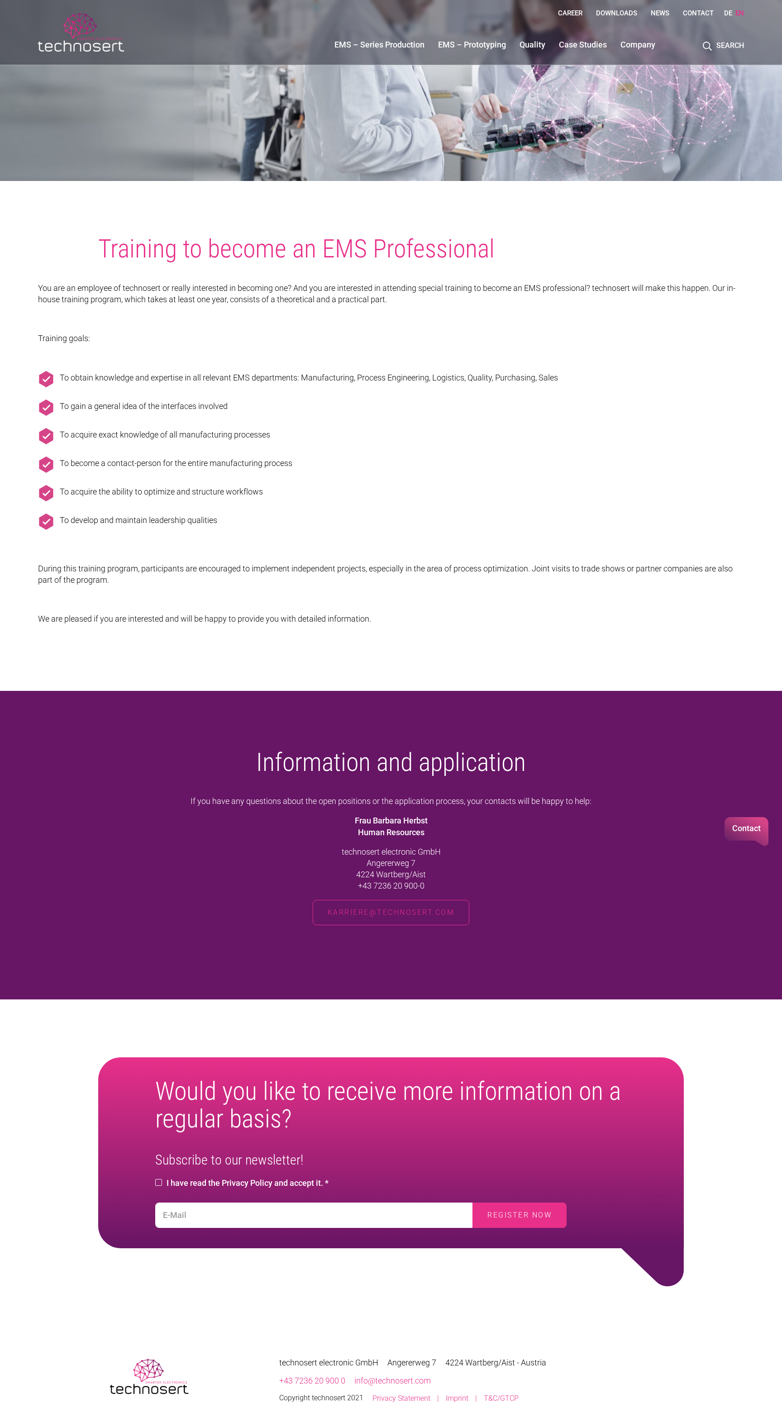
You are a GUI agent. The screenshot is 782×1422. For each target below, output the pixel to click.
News (660, 13)
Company (637, 44)
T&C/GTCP (501, 1398)
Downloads (616, 13)
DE (728, 13)
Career (570, 13)
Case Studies (583, 44)
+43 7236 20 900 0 (312, 1380)
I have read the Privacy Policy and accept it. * (248, 1183)
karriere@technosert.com (391, 912)
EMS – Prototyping (472, 44)
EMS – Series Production (379, 44)
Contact (698, 13)
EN (739, 13)
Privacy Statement (401, 1398)
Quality (532, 44)
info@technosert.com (392, 1380)
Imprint (457, 1398)
